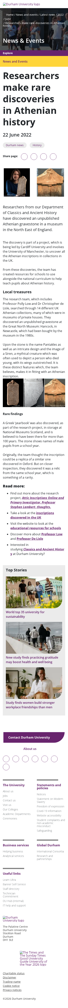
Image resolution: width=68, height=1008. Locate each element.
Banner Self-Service (14, 884)
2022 (61, 14)
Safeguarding (44, 830)
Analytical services (13, 856)
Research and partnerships (45, 857)
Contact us (9, 800)
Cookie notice (11, 986)
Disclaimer (9, 977)
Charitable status (14, 973)
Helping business (13, 851)
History (37, 145)
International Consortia (50, 851)
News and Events (15, 61)
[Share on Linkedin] (53, 156)
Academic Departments (17, 814)
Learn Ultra (9, 880)
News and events (27, 14)
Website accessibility (49, 815)
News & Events (23, 40)
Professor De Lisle (30, 539)
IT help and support (14, 905)
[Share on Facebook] (43, 156)
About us (30, 748)
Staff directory (11, 889)
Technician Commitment (10, 895)
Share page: (10, 156)
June (8, 19)
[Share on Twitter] (34, 156)
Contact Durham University (29, 737)
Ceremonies (10, 818)
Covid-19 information (49, 811)
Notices (41, 794)
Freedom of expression (50, 806)
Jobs (5, 796)
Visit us (7, 805)
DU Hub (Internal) (13, 901)
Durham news (15, 145)
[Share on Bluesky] (24, 158)
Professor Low (52, 534)
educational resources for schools (35, 528)
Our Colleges (10, 809)
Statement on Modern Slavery (50, 800)
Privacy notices (12, 990)
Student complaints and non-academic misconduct (51, 823)
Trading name (12, 981)
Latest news (47, 14)
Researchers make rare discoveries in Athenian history (34, 24)
